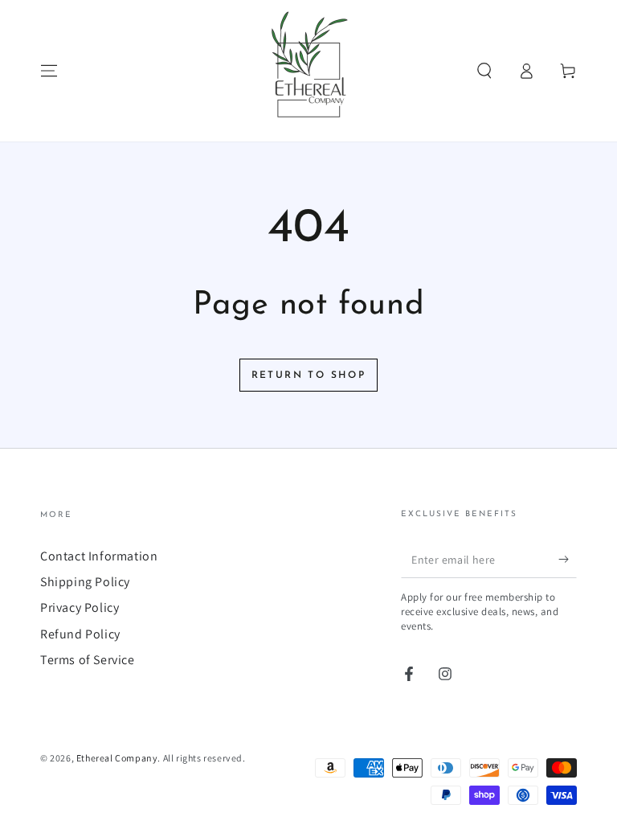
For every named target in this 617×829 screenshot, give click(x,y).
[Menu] (49, 70)
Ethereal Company (117, 758)
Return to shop (308, 375)
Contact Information (98, 556)
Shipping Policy (85, 581)
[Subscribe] (567, 559)
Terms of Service (87, 659)
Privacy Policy (79, 607)
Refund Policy (80, 634)
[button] (484, 70)
